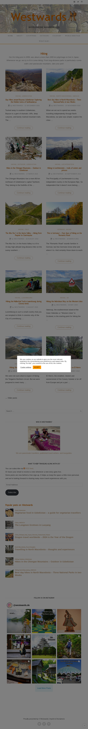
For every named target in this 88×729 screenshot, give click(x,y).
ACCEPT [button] (37, 367)
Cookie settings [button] (25, 367)
